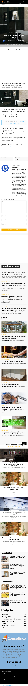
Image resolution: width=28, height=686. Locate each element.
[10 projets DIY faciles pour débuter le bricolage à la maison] (5, 574)
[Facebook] (12, 49)
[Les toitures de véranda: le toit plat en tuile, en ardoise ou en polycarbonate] (14, 327)
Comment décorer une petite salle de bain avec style (14, 488)
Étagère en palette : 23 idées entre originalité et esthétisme (17, 594)
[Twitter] (16, 49)
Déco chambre (5, 294)
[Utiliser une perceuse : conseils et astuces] (14, 352)
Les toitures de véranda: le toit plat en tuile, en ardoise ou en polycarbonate (13, 338)
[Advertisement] (14, 67)
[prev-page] (12, 548)
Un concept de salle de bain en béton (6, 160)
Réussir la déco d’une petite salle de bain (14, 513)
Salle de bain (4, 306)
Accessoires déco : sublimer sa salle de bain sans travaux (14, 538)
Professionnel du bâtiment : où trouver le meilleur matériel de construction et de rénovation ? (18, 587)
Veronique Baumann (12, 40)
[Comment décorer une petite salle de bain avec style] (14, 479)
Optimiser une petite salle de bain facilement (14, 465)
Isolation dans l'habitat (7, 270)
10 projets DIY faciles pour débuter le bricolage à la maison (17, 573)
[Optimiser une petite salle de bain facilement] (14, 455)
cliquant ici (11, 146)
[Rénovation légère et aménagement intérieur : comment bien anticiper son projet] (5, 566)
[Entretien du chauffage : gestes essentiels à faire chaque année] (14, 398)
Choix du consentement (7, 685)
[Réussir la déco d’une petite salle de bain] (14, 504)
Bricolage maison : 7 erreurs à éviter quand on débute (18, 557)
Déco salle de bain (12, 29)
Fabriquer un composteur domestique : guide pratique (18, 601)
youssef (14, 469)
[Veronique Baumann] (4, 41)
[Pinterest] (19, 49)
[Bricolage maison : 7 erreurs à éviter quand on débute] (5, 559)
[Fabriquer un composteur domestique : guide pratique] (5, 603)
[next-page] (15, 548)
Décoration (4, 29)
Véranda (3, 334)
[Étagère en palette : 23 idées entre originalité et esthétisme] (5, 595)
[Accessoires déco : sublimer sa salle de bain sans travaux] (14, 529)
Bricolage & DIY (5, 281)
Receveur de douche (6, 382)
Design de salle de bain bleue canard (20, 160)
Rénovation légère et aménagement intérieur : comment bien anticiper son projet (18, 566)
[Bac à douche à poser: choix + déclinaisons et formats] (14, 375)
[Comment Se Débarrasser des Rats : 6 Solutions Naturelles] (14, 422)
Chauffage (4, 405)
